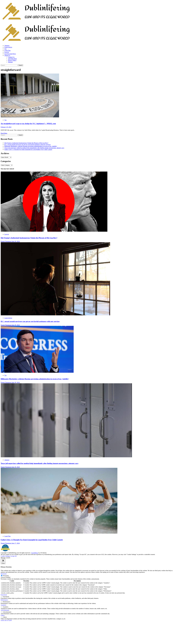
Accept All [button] (13, 556)
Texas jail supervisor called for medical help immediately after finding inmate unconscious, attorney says (34, 148)
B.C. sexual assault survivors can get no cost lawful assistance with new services (27, 144)
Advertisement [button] (5, 610)
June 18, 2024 (16, 382)
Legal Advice (8, 47)
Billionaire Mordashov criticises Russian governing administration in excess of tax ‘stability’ (30, 146)
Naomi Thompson (6, 241)
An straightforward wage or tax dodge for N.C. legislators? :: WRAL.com (28, 124)
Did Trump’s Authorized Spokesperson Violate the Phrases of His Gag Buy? (26, 143)
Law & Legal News (10, 54)
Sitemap (10, 62)
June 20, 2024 (16, 241)
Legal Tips (7, 50)
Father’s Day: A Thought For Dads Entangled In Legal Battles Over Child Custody (28, 149)
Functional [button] (4, 595)
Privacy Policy (12, 60)
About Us (7, 55)
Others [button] (3, 615)
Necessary (6, 575)
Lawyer (6, 52)
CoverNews (34, 553)
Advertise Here (12, 58)
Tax (5, 49)
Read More (4, 133)
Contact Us (11, 57)
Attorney (6, 45)
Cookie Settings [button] (5, 556)
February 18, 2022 (6, 127)
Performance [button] (4, 600)
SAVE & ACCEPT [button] (6, 620)
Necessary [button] (4, 574)
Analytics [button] (3, 605)
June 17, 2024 (16, 543)
